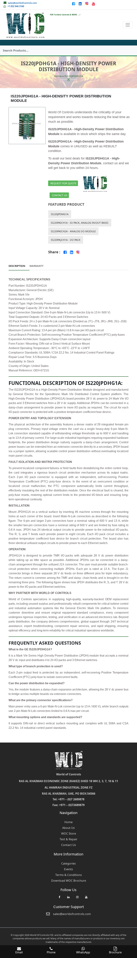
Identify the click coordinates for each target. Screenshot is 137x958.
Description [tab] (17, 266)
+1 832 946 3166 (15, 6)
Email (19, 952)
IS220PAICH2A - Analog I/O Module (73, 231)
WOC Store (68, 833)
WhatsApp (83, 952)
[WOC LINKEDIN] (68, 899)
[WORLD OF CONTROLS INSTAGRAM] (87, 4)
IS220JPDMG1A (59, 214)
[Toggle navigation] (128, 24)
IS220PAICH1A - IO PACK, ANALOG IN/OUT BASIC (80, 222)
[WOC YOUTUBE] (86, 899)
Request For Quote (63, 183)
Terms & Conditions (68, 875)
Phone (51, 952)
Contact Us (59, 195)
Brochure (115, 952)
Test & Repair (68, 839)
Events (68, 869)
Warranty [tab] (36, 266)
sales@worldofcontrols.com (22, 2)
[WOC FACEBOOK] (59, 899)
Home (58, 76)
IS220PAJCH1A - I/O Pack (65, 240)
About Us (68, 828)
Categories (68, 863)
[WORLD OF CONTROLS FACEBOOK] (74, 4)
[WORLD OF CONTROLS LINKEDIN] (80, 4)
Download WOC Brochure (68, 881)
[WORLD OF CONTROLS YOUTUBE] (93, 4)
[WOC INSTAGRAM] (77, 899)
